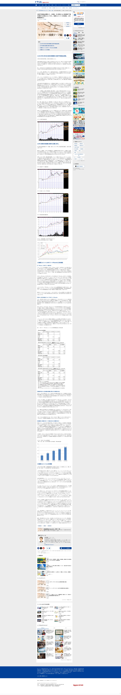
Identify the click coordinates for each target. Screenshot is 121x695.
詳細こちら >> (43, 551)
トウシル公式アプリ (83, 1)
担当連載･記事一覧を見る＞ (49, 544)
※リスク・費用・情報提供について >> (44, 552)
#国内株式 (67, 26)
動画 (46, 5)
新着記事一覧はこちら (81, 105)
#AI (47, 7)
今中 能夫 (44, 19)
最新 (42, 5)
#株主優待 (79, 157)
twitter (68, 35)
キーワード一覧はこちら (81, 160)
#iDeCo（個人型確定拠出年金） (79, 155)
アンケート (64, 5)
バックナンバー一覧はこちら (66, 599)
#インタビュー (81, 158)
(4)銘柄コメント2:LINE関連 (45, 49)
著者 (69, 5)
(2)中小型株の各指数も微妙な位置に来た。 (47, 45)
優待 (52, 5)
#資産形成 (81, 143)
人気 (39, 5)
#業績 (68, 24)
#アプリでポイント (76, 7)
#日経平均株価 (44, 7)
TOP (37, 10)
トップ (36, 5)
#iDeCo (67, 7)
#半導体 (50, 7)
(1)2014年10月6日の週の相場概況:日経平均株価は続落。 (50, 43)
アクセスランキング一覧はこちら (66, 659)
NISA (56, 5)
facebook (65, 35)
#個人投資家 (76, 148)
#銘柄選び (67, 22)
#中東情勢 (53, 7)
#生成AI (75, 158)
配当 (49, 5)
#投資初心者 (81, 145)
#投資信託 (70, 7)
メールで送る (70, 35)
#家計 (75, 152)
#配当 (80, 150)
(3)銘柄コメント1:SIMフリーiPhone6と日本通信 (48, 47)
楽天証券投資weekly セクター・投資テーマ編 (46, 10)
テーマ (59, 5)
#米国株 (63, 7)
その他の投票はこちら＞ (81, 27)
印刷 (67, 38)
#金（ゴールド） (58, 7)
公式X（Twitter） (80, 166)
